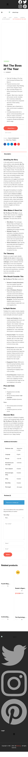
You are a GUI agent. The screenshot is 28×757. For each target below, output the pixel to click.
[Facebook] (20, 2)
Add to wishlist (8, 132)
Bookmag (18, 745)
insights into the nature (9, 258)
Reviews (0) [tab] (7, 495)
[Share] (12, 753)
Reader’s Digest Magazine (20, 589)
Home (4, 17)
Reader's (14, 140)
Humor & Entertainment (13, 138)
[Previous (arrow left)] (2, 755)
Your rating (7, 515)
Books (16, 17)
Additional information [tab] (10, 441)
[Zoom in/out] (2, 753)
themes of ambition (17, 193)
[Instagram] (20, 6)
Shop (10, 17)
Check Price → (11, 128)
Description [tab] (7, 154)
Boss (10, 140)
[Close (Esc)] (17, 753)
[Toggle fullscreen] (7, 753)
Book (7, 140)
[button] (7, 4)
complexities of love (16, 235)
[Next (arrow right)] (7, 755)
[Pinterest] (25, 6)
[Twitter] (25, 2)
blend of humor (7, 216)
